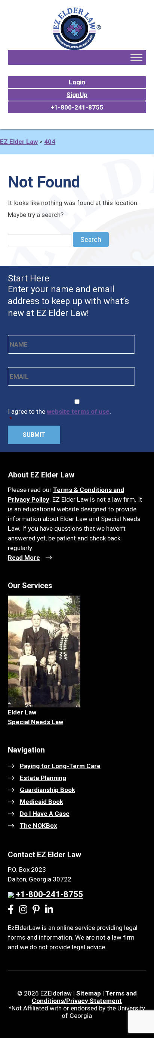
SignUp (77, 94)
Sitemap (88, 993)
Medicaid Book (41, 801)
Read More (24, 557)
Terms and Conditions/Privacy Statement (84, 997)
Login (77, 82)
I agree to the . (59, 415)
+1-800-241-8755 (76, 107)
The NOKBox (38, 825)
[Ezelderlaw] (77, 47)
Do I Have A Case (45, 813)
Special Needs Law (35, 722)
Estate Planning (43, 778)
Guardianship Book (47, 790)
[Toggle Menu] (136, 57)
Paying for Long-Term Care (60, 766)
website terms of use (78, 411)
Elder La (20, 712)
